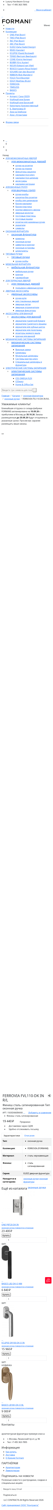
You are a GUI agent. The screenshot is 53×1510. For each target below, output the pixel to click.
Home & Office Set (24, 384)
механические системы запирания (26, 339)
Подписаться (9, 1495)
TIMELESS (14, 87)
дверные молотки (24, 212)
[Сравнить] (2, 1221)
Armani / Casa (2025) (20, 96)
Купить (6, 1235)
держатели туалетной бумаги (30, 320)
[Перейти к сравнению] (6, 140)
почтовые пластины (25, 216)
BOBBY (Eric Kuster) (19, 62)
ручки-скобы (21, 261)
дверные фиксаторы (25, 310)
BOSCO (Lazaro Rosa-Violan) (23, 68)
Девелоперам (12, 1470)
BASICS (13, 90)
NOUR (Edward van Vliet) (22, 65)
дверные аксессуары (17, 291)
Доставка (10, 1454)
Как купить (11, 1451)
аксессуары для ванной (19, 313)
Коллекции (11, 31)
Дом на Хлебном (18, 111)
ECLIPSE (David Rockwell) (22, 53)
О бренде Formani (15, 1458)
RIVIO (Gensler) (17, 50)
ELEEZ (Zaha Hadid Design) (23, 47)
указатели (20, 225)
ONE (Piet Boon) (17, 34)
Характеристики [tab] (12, 1135)
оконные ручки (23, 241)
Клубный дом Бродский (21, 102)
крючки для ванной (25, 336)
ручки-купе (20, 298)
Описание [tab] (29, 1135)
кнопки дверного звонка (27, 209)
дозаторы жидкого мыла (27, 333)
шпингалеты (21, 250)
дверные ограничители (27, 307)
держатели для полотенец (28, 330)
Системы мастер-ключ (26, 358)
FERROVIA (14, 84)
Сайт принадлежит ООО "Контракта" (20, 1505)
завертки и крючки (24, 244)
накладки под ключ (25, 174)
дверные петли (23, 304)
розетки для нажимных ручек (30, 222)
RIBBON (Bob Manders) (21, 74)
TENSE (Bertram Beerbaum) (23, 56)
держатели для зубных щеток (30, 327)
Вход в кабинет (43, 9)
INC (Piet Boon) (17, 40)
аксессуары (21, 181)
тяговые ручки (14, 254)
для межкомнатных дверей (21, 158)
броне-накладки (23, 203)
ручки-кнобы (21, 194)
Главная (6, 395)
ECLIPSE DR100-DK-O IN (17, 1344)
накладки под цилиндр (26, 177)
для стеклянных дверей (27, 301)
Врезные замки (23, 349)
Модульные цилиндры (26, 355)
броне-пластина (23, 206)
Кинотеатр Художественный (24, 105)
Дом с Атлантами (18, 114)
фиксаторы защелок (25, 171)
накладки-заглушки (25, 184)
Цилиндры (20, 352)
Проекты (10, 93)
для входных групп (17, 187)
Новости (10, 28)
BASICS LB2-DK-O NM (17, 1285)
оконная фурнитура (17, 231)
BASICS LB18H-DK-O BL (17, 1406)
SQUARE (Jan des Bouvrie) (22, 71)
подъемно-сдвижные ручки (29, 287)
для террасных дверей (18, 280)
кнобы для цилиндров (26, 200)
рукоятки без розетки (26, 197)
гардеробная (22, 277)
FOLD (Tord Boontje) (19, 77)
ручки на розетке (24, 165)
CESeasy (19, 381)
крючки (19, 274)
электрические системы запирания (26, 368)
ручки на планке (23, 168)
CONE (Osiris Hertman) (21, 59)
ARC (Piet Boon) (17, 44)
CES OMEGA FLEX (23, 378)
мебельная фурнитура (18, 264)
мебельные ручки (24, 271)
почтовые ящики (24, 219)
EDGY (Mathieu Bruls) (20, 81)
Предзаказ (25, 1121)
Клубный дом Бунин (20, 99)
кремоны (20, 238)
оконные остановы (25, 247)
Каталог (16, 395)
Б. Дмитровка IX (18, 108)
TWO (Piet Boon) (18, 37)
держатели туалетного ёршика (30, 323)
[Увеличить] (3, 433)
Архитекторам (13, 1467)
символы (19, 228)
